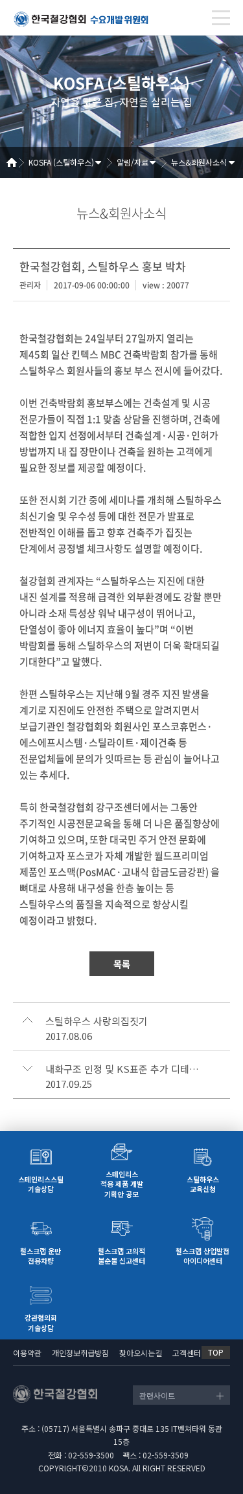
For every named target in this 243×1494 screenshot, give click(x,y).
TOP (216, 1352)
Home (16, 162)
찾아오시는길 (140, 1352)
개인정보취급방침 (80, 1352)
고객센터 (186, 1352)
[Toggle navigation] (221, 17)
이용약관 (27, 1352)
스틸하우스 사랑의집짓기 (96, 1021)
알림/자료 (132, 162)
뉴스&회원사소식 (199, 162)
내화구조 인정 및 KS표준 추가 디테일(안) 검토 (123, 1069)
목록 (121, 963)
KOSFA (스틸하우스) (61, 162)
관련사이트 (157, 1395)
